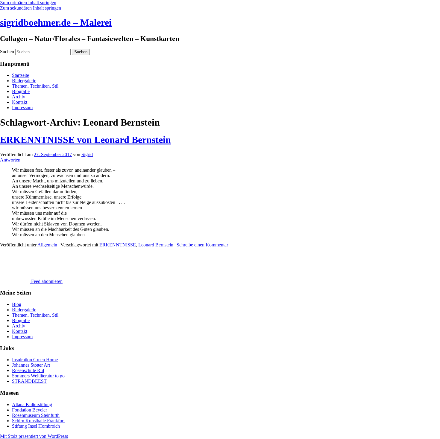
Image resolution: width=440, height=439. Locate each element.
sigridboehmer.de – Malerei (56, 22)
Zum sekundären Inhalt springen (30, 7)
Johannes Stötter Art (31, 365)
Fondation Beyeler (29, 409)
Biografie (21, 91)
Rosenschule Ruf (28, 370)
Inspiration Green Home (35, 359)
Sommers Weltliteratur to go (38, 375)
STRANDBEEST (29, 381)
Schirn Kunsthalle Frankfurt (38, 420)
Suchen (7, 51)
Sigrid (87, 154)
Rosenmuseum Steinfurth (36, 415)
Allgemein (47, 244)
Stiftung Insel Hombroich (36, 426)
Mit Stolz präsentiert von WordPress (34, 436)
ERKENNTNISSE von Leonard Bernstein (85, 139)
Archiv (18, 96)
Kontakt (19, 102)
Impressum (22, 107)
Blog (16, 304)
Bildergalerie (24, 80)
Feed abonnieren (46, 281)
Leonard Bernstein (155, 244)
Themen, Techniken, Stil (35, 86)
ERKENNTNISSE (117, 244)
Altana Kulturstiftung (32, 404)
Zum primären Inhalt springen (28, 2)
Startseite (20, 75)
